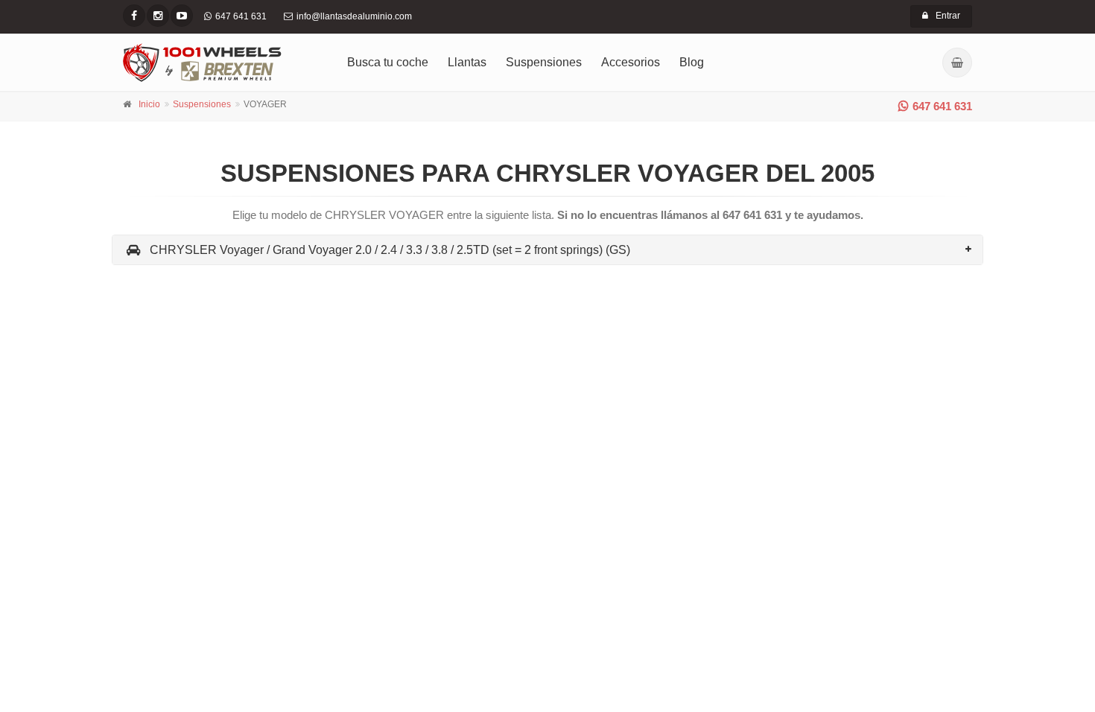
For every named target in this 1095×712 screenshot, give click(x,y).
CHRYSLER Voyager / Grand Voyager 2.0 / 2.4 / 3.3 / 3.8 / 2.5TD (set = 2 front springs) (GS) (390, 250)
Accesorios (630, 62)
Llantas (467, 62)
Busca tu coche (387, 62)
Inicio (149, 104)
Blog (691, 62)
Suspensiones (544, 62)
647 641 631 (942, 106)
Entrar (948, 15)
